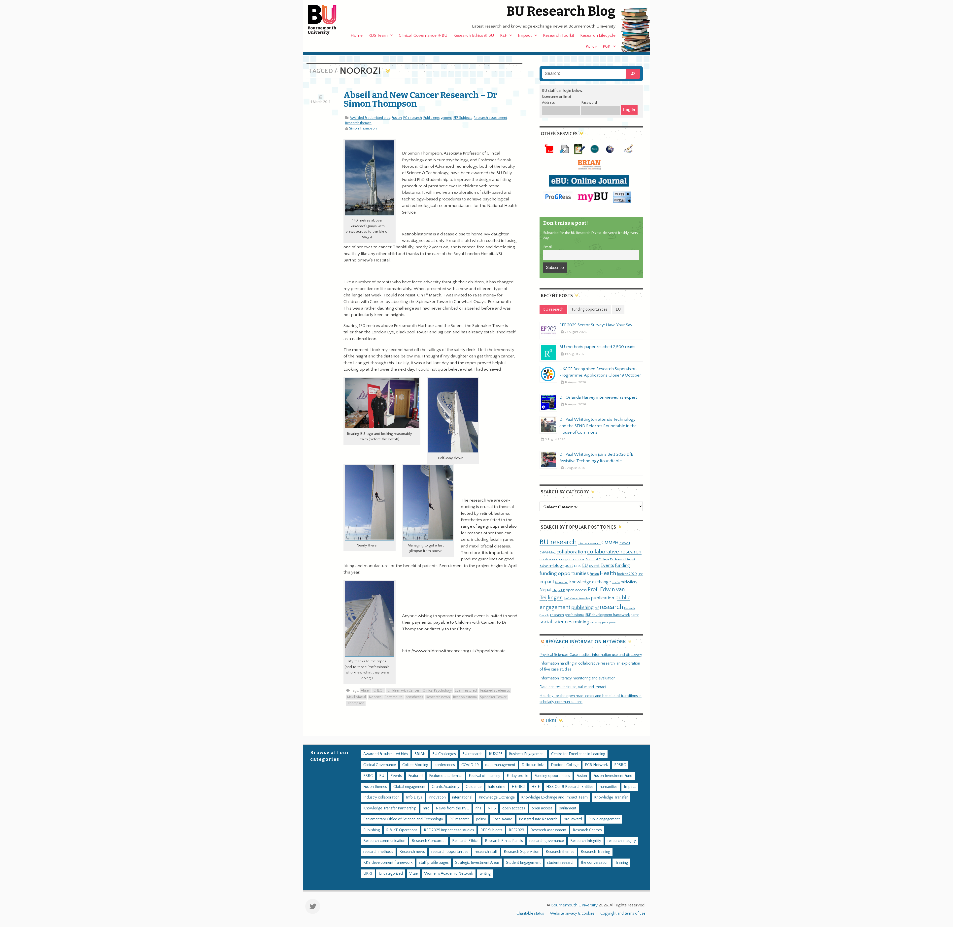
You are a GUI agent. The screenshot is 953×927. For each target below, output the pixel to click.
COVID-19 (470, 765)
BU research (558, 542)
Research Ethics (465, 841)
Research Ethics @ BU (473, 35)
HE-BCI (518, 787)
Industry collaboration (381, 797)
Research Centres (587, 830)
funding (622, 565)
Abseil (365, 691)
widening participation (603, 622)
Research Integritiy (585, 841)
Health (608, 573)
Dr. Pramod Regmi (622, 559)
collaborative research (614, 552)
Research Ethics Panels (504, 841)
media (616, 582)
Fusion (397, 118)
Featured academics (495, 691)
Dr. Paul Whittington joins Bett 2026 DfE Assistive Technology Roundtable (596, 457)
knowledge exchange (590, 581)
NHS (492, 808)
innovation (561, 582)
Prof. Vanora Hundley (577, 598)
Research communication (384, 841)
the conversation (595, 863)
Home (357, 35)
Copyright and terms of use (622, 913)
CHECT (379, 691)
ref (597, 608)
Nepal (545, 589)
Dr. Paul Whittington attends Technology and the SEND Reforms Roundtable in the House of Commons (598, 426)
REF (503, 35)
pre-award (573, 819)
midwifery (629, 582)
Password (589, 103)
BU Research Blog (560, 11)
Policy (591, 46)
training (581, 622)
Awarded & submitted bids (370, 118)
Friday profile (517, 776)
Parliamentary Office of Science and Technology (403, 819)
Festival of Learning (484, 776)
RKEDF (635, 615)
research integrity (622, 841)
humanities (608, 787)
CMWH (624, 543)
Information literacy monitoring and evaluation (577, 678)
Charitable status (530, 913)
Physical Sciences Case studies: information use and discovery (591, 655)
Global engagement (409, 787)
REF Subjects (462, 118)
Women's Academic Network (448, 873)
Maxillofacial (356, 697)
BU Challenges (444, 754)
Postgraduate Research (538, 819)
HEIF (535, 787)
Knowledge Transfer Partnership (389, 808)
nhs (554, 590)
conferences (445, 765)
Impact (525, 35)
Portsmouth (394, 697)
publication (602, 598)
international (462, 797)
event (594, 565)
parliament (567, 808)
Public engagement (437, 118)
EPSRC (620, 765)
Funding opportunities (552, 776)
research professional (567, 615)
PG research (412, 118)
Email (547, 247)
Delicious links (533, 765)
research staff (486, 852)
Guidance (473, 787)
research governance (546, 841)
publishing (582, 607)
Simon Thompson (363, 128)
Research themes (358, 123)
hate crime (496, 787)
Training (621, 863)
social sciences (556, 622)
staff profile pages (434, 863)
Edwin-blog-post (556, 565)
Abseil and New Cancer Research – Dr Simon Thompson (420, 99)
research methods (378, 852)
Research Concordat (429, 841)
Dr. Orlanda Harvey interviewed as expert (598, 397)
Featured (470, 691)
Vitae (413, 873)
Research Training (595, 852)
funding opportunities (564, 573)
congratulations (571, 559)
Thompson (355, 703)
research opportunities (449, 852)
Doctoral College (597, 559)
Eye (457, 691)
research (611, 607)
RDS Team (378, 35)
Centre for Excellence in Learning (578, 754)
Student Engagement (523, 863)
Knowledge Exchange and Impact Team (554, 797)
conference (549, 559)
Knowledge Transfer (611, 797)
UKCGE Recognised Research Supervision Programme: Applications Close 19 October (600, 372)
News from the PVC (452, 808)
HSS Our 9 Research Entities (569, 787)
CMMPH (610, 542)
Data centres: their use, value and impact (573, 687)
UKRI (550, 721)
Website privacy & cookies (572, 913)
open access (576, 590)
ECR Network (596, 765)
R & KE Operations (401, 830)
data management (500, 765)
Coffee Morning (415, 765)
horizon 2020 (627, 574)
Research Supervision (521, 852)
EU (585, 565)
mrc (426, 808)
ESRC (577, 566)
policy (481, 819)
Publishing (371, 830)
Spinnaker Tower (493, 697)
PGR (606, 46)
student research (561, 863)
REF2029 (516, 830)
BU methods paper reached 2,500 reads (597, 346)
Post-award (502, 819)
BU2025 (496, 754)
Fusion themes (375, 787)
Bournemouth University (326, 20)
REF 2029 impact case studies (449, 830)
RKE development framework (607, 615)
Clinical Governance (379, 765)
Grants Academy (445, 787)
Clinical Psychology (437, 691)
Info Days (414, 797)
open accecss (513, 808)
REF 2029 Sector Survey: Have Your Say (595, 324)
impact (547, 581)
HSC (640, 574)
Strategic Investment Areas (477, 863)
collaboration (571, 552)
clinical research (589, 543)
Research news (438, 697)
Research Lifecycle (597, 35)
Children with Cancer (403, 691)
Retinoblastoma (465, 697)
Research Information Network (585, 641)
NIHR (561, 590)
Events (607, 565)
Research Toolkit (558, 35)
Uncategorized (391, 873)
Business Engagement (527, 754)
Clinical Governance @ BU (423, 35)
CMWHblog (547, 552)
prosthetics (414, 697)
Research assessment (490, 118)
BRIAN (420, 754)
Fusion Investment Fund (612, 776)
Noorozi (375, 697)
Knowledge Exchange (497, 797)
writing (485, 873)
